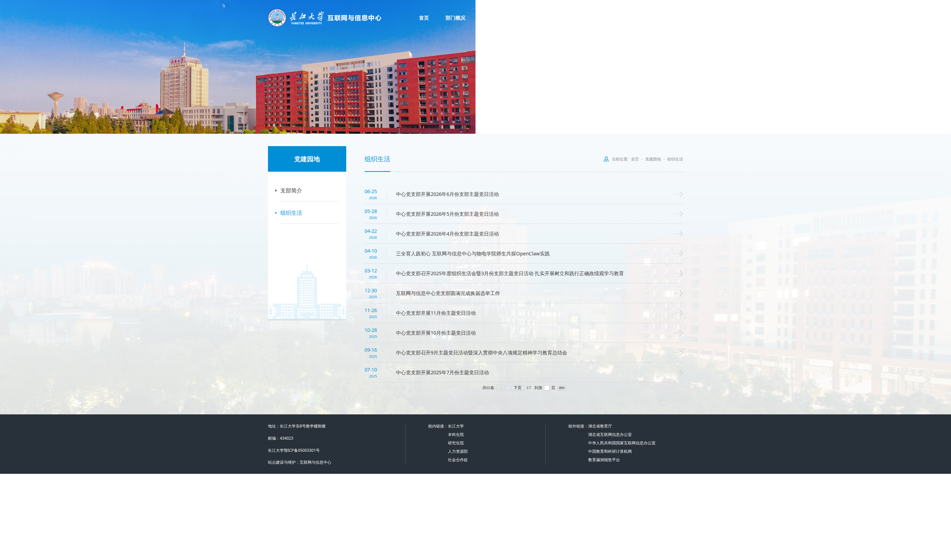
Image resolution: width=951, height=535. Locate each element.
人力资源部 (458, 451)
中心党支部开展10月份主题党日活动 (436, 332)
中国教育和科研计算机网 (610, 451)
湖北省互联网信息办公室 (610, 434)
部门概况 (455, 17)
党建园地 (637, 17)
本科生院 (456, 434)
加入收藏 (648, 8)
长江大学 (456, 426)
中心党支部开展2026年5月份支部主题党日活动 (447, 214)
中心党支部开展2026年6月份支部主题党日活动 (447, 194)
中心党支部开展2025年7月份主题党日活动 (442, 372)
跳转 (562, 388)
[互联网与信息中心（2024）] (343, 18)
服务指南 (492, 17)
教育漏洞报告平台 (604, 459)
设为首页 (630, 8)
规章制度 (528, 17)
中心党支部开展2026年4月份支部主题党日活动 (447, 233)
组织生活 (291, 212)
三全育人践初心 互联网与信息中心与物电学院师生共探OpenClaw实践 (473, 253)
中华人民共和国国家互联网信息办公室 (622, 443)
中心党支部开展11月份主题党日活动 (436, 313)
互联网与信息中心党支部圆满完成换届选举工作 (448, 293)
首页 (424, 17)
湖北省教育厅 (600, 426)
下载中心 (673, 17)
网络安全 (564, 17)
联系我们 (666, 8)
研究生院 (456, 443)
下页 (518, 388)
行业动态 (600, 17)
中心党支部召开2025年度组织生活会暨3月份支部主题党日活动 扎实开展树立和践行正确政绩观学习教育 (510, 273)
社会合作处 (458, 459)
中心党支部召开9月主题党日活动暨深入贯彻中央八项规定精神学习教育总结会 (481, 352)
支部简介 (291, 190)
